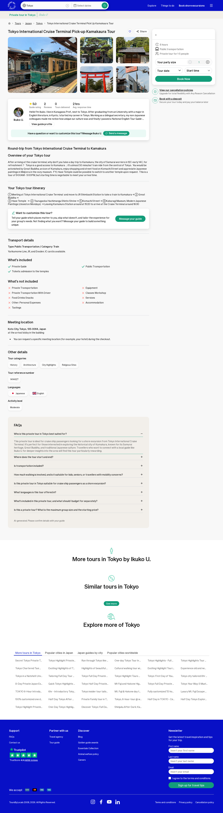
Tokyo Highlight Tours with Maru (129, 676)
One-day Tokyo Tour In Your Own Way (129, 660)
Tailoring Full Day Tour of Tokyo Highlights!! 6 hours (62, 676)
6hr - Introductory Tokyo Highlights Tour (62, 691)
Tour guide (54, 742)
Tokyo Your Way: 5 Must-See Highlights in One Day (195, 683)
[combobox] (198, 71)
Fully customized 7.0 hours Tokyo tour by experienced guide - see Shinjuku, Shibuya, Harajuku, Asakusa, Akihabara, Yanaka (162, 691)
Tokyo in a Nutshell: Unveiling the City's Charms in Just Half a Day (29, 676)
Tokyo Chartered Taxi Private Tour (29, 668)
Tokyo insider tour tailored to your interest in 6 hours (95, 691)
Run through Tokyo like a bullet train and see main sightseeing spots (95, 660)
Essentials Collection (88, 748)
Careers (82, 759)
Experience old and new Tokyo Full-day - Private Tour (195, 668)
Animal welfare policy (88, 754)
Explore (152, 5)
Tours (18, 23)
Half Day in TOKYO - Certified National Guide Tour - (162, 699)
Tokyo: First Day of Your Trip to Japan (162, 676)
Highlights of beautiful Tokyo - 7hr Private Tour (95, 668)
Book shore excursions (191, 5)
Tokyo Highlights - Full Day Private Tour (162, 660)
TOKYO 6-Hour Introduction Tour (29, 691)
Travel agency (56, 736)
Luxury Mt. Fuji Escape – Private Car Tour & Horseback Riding (195, 691)
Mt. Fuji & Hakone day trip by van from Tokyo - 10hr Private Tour (129, 691)
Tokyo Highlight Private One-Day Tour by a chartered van (62, 660)
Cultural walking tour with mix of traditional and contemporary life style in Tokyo (129, 668)
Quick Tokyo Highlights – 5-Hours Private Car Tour (62, 683)
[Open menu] (211, 5)
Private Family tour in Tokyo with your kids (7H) (95, 699)
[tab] (28, 653)
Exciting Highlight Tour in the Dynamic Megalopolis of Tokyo (162, 668)
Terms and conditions (165, 802)
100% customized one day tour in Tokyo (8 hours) (29, 699)
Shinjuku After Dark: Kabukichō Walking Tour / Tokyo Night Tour (129, 706)
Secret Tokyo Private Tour (29, 660)
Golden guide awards (88, 742)
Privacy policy (185, 802)
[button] (42, 65)
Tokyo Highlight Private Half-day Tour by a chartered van (29, 706)
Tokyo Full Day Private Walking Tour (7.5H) (162, 683)
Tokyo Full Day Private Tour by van (95, 676)
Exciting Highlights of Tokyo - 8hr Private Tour (62, 668)
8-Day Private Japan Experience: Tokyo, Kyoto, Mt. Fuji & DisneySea (29, 683)
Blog (80, 736)
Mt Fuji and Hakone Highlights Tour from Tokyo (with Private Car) (129, 683)
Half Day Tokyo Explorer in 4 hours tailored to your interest (195, 699)
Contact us (14, 742)
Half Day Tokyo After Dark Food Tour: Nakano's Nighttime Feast (62, 699)
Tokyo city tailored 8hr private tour (195, 676)
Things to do (167, 5)
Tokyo (39, 23)
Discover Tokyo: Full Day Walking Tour (95, 706)
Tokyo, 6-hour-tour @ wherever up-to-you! (129, 699)
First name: (174, 746)
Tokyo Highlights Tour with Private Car (195, 660)
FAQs (11, 736)
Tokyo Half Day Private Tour (95, 683)
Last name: (174, 756)
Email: (171, 767)
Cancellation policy (204, 802)
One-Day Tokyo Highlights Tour (62, 706)
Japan (28, 23)
